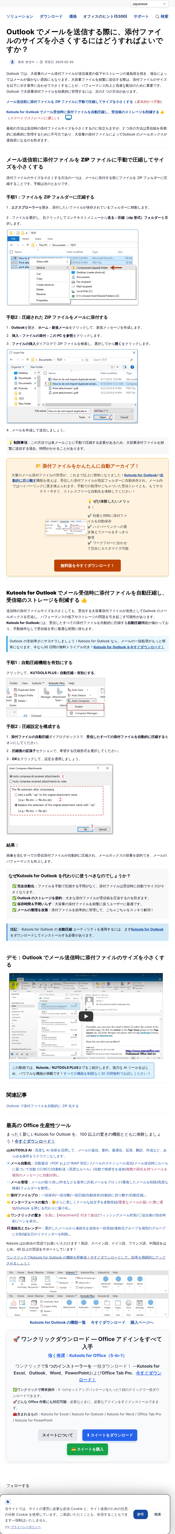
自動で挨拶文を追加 (109, 1169)
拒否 (158, 1514)
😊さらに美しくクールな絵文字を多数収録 (84, 1202)
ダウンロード (51, 16)
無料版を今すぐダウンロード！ (87, 565)
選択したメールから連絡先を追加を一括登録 (79, 1228)
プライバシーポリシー (26, 1527)
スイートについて (57, 1423)
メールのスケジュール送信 (112, 1163)
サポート (141, 16)
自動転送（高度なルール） (72, 1169)
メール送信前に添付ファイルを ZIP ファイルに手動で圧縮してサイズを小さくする (69, 101)
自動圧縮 (136, 1195)
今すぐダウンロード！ (35, 1141)
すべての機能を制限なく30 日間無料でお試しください (105, 1073)
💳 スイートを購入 (87, 1437)
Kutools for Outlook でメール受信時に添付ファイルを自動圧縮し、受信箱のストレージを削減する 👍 (85, 112)
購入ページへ (142, 1311)
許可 (140, 1514)
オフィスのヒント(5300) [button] (105, 16)
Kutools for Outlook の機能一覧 (58, 1311)
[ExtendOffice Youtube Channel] (30, 1485)
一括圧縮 (78, 1195)
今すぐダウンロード (108, 1311)
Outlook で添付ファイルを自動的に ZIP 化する (42, 1106)
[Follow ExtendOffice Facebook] (10, 1485)
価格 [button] (73, 16)
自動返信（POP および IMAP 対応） (62, 1163)
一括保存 (48, 1195)
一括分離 (63, 1195)
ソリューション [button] (19, 16)
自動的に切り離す (114, 1195)
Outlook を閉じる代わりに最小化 (42, 1208)
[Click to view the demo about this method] (66, 118)
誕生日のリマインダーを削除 (46, 1234)
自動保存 (93, 1195)
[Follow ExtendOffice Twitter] (20, 1485)
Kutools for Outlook (140, 475)
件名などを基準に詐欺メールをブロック (90, 1182)
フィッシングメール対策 (117, 1215)
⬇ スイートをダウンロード (110, 1423)
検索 (164, 16)
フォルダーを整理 (34, 1188)
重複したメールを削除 (139, 1182)
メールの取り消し (44, 1182)
